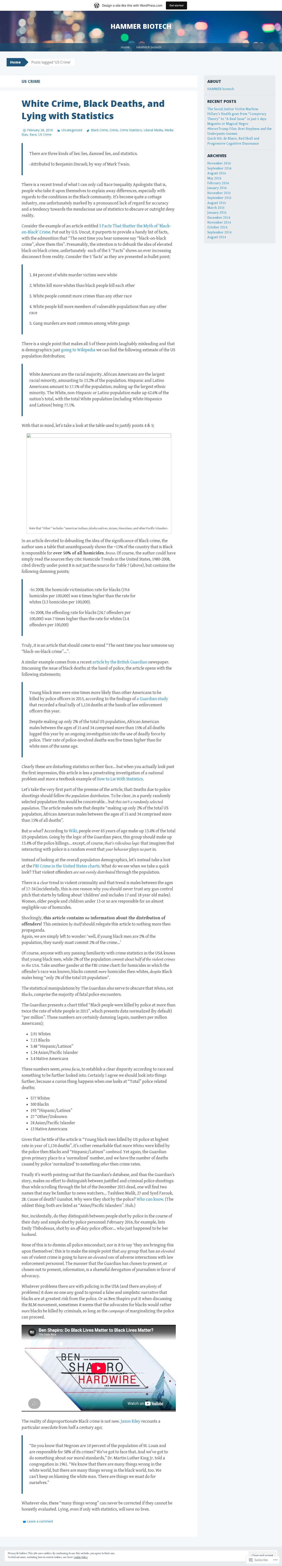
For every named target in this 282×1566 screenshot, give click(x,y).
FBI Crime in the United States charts (66, 866)
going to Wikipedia (78, 350)
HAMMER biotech (148, 47)
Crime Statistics (131, 130)
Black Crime (99, 130)
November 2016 (219, 163)
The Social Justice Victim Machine (232, 109)
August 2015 (216, 203)
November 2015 (219, 193)
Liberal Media (153, 130)
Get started (176, 5)
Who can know (150, 1199)
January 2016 (217, 188)
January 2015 (217, 213)
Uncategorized (71, 130)
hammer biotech (141, 26)
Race (33, 134)
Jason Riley (130, 1421)
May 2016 (214, 178)
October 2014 (217, 227)
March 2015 (216, 208)
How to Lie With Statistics (120, 779)
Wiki (73, 831)
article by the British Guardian (120, 662)
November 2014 (219, 222)
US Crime (45, 134)
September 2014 (219, 232)
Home (125, 47)
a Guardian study (152, 698)
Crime (114, 130)
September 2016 (219, 168)
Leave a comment (40, 1521)
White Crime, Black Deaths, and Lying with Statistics (93, 109)
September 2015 (219, 198)
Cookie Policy (81, 1557)
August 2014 (216, 237)
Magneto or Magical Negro (227, 124)
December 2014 (218, 218)
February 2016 (218, 183)
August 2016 (216, 173)
